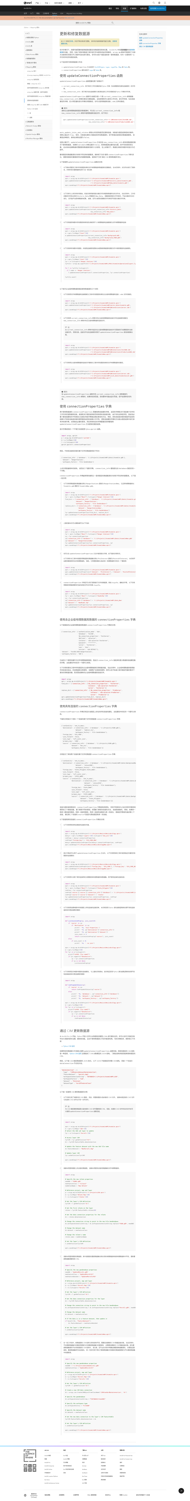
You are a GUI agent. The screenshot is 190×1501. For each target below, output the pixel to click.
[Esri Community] (25, 1470)
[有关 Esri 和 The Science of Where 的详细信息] (30, 1456)
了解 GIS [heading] (84, 1450)
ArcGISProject (99, 67)
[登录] (165, 2)
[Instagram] (30, 1470)
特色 (117, 8)
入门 (31, 13)
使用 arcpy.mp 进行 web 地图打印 (37, 105)
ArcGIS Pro (27, 8)
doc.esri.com (69, 18)
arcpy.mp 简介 (31, 71)
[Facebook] (25, 1466)
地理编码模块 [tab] (30, 58)
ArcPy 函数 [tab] (30, 42)
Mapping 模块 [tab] (31, 67)
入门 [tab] (27, 33)
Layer (107, 67)
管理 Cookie (123, 1495)
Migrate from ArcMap (74, 13)
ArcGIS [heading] (47, 1450)
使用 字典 (150, 43)
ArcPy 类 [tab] (29, 46)
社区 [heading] (64, 1450)
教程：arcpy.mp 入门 (33, 84)
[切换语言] (159, 3)
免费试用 (143, 8)
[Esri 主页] (28, 2)
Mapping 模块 (34, 27)
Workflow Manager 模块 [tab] (34, 138)
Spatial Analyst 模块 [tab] (33, 134)
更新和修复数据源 (32, 100)
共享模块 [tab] (29, 130)
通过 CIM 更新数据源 (146, 46)
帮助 (38, 13)
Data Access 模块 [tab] (32, 54)
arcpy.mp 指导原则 (33, 79)
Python (54, 13)
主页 (25, 13)
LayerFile (114, 67)
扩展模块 (133, 8)
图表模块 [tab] (29, 50)
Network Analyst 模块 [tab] (33, 126)
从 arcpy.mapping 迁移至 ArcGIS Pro (38, 75)
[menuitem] (52, 1455)
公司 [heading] (102, 1450)
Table (126, 67)
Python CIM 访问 (32, 109)
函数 (30, 117)
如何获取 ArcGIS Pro (157, 8)
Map (120, 67)
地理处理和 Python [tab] (32, 37)
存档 (71, 41)
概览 (110, 8)
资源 (124, 8)
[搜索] (153, 3)
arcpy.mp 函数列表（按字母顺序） (38, 92)
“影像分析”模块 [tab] (31, 63)
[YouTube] (34, 1470)
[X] (30, 1466)
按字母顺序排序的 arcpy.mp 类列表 (38, 88)
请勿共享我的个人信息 (143, 1495)
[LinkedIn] (34, 1466)
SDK (61, 13)
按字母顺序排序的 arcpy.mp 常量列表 (39, 96)
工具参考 (46, 13)
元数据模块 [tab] (30, 122)
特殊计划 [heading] (122, 1450)
